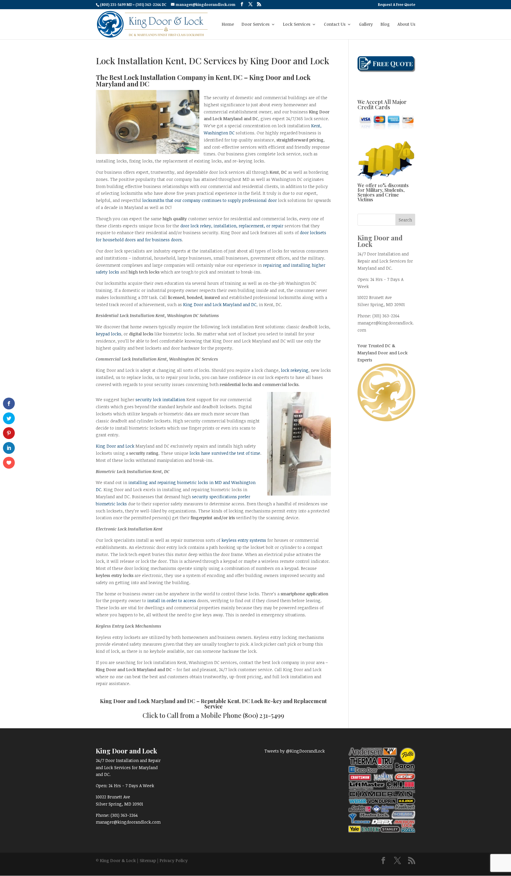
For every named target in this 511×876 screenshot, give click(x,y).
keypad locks (108, 334)
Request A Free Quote (396, 5)
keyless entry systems (243, 540)
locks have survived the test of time (225, 453)
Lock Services (296, 24)
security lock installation (160, 399)
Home (228, 24)
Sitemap (148, 860)
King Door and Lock (115, 446)
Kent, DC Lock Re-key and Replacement (277, 701)
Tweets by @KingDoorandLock (294, 751)
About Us (406, 24)
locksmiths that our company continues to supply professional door (209, 200)
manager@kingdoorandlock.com (128, 822)
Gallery (366, 24)
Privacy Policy (174, 860)
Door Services (255, 24)
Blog (385, 24)
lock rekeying (294, 370)
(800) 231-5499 (263, 715)
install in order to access (171, 600)
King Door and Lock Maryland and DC (219, 304)
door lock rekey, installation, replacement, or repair (231, 226)
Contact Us (334, 24)
